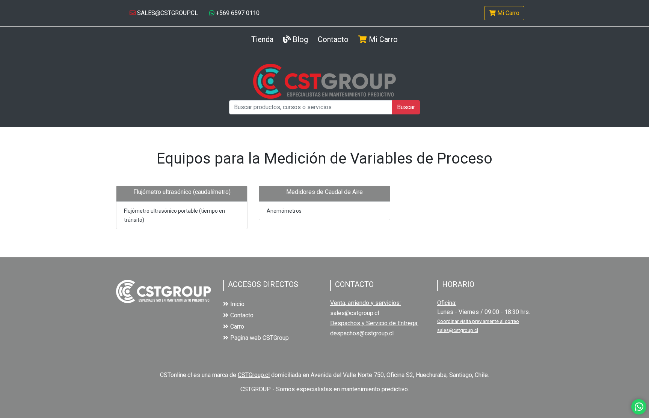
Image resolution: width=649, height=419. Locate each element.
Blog (299, 39)
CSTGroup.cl (254, 374)
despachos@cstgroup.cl (362, 333)
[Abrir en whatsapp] (638, 406)
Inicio (237, 304)
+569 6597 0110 (237, 13)
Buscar (406, 107)
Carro (237, 326)
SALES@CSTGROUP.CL (167, 13)
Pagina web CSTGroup (259, 337)
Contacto (333, 39)
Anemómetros (284, 211)
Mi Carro (507, 13)
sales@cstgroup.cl (354, 313)
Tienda (262, 39)
